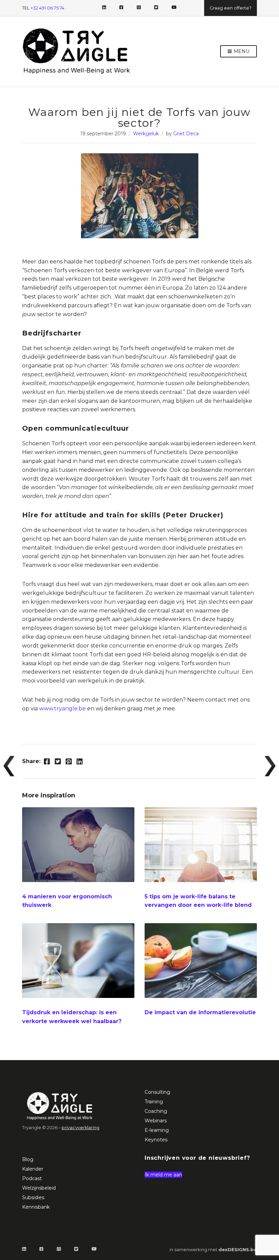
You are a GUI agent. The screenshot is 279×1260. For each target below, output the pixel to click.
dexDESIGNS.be (237, 1249)
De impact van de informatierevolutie (200, 1012)
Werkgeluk (146, 134)
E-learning (157, 1130)
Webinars (156, 1121)
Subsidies (33, 1197)
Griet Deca (186, 134)
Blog (27, 1159)
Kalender (32, 1169)
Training (154, 1102)
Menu (240, 51)
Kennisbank (36, 1207)
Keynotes (156, 1140)
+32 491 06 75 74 (47, 8)
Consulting (157, 1092)
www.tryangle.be (62, 708)
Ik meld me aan (163, 1175)
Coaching (156, 1111)
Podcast (32, 1178)
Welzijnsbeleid (39, 1188)
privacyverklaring (80, 1127)
